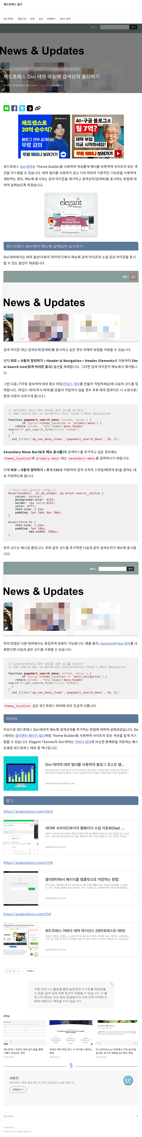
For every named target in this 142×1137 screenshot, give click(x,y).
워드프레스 (8, 18)
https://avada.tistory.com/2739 (28, 862)
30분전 (14, 1078)
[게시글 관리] (18, 971)
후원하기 (51, 18)
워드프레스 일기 (12, 4)
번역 (32, 18)
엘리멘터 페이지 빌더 (30, 735)
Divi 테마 (26, 166)
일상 (41, 18)
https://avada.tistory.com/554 (27, 914)
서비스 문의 (65, 18)
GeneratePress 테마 (115, 643)
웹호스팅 (22, 18)
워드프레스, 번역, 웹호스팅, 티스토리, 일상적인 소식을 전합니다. (42, 1082)
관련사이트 (8, 1116)
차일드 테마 (71, 383)
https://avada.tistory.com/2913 (28, 811)
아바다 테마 (83, 741)
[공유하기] (14, 971)
